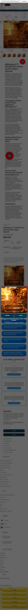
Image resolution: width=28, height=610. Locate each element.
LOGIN (20, 315)
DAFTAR (7, 315)
